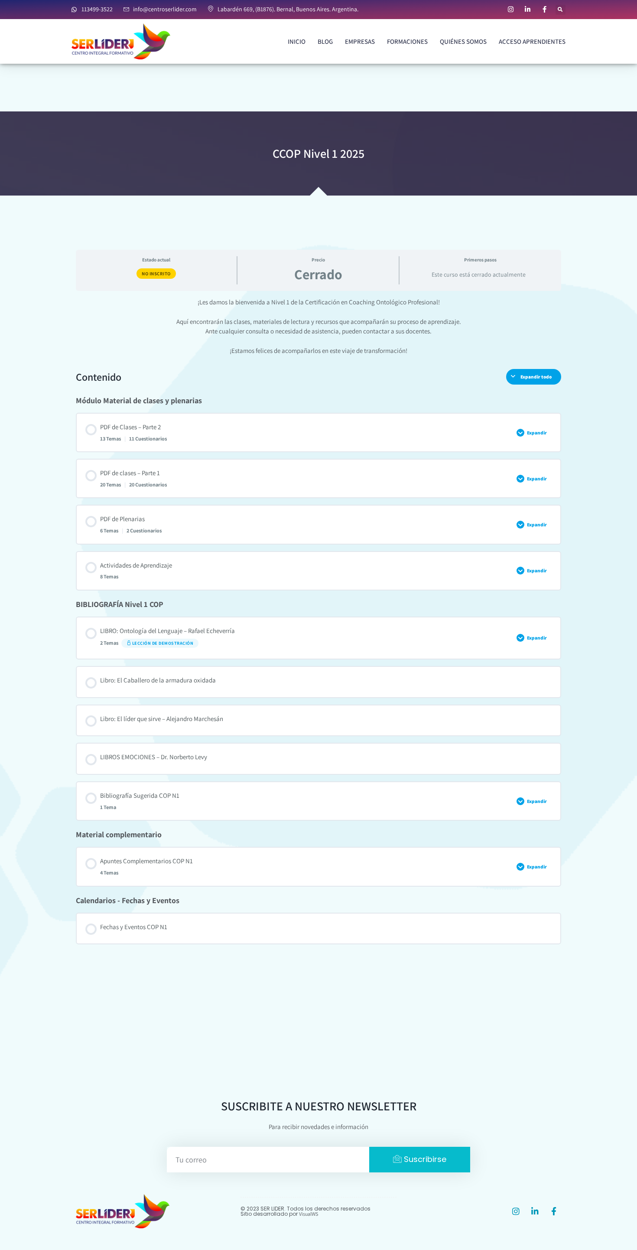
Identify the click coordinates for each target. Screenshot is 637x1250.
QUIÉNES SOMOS (463, 41)
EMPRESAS (360, 41)
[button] (561, 10)
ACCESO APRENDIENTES (532, 41)
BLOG (325, 41)
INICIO (297, 41)
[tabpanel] (318, 326)
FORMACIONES (407, 41)
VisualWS (308, 1214)
